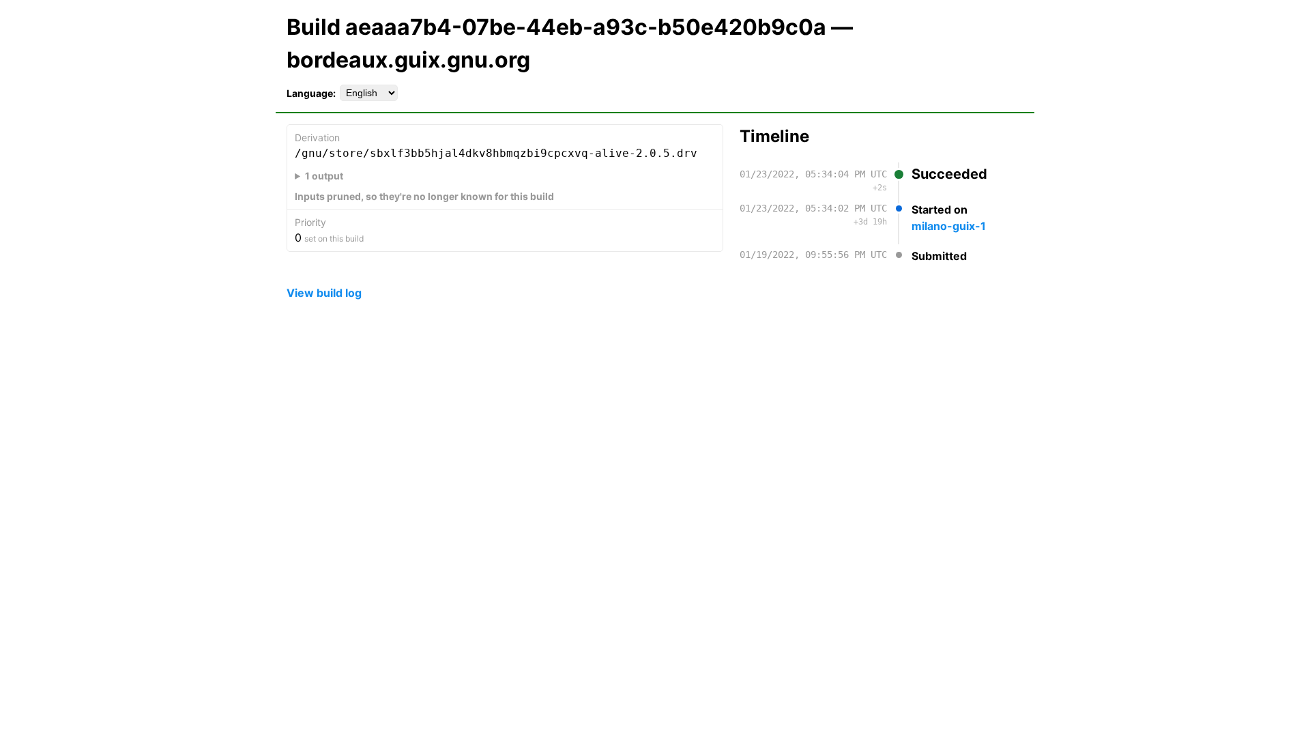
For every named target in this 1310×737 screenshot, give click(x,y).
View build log (324, 293)
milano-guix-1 (949, 226)
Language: (311, 93)
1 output (324, 176)
